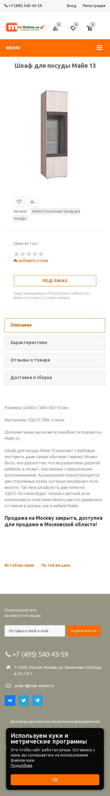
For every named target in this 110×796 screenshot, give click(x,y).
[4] (35, 254)
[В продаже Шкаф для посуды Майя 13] (55, 179)
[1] (17, 254)
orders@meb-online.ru (34, 686)
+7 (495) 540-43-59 (25, 5)
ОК (55, 779)
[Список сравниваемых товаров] (56, 30)
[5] (41, 254)
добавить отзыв (32, 260)
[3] (29, 254)
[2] (23, 254)
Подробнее (21, 765)
